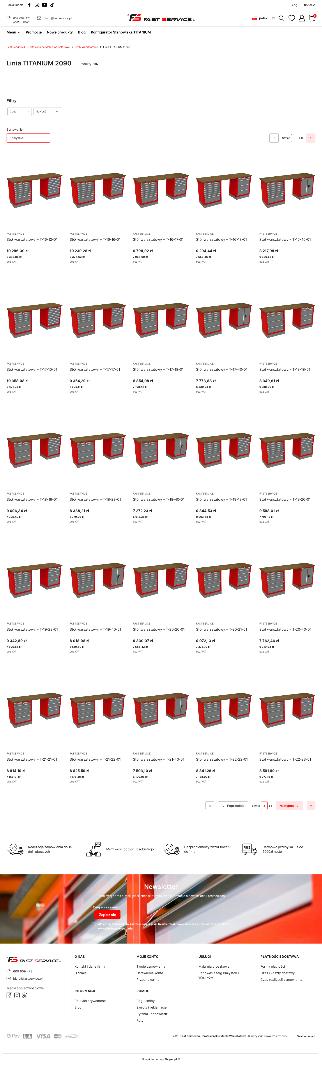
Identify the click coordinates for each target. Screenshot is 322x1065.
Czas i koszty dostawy (277, 973)
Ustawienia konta (149, 973)
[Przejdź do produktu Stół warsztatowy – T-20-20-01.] (161, 580)
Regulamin (118, 924)
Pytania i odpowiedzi (152, 1014)
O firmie (80, 973)
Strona (286, 138)
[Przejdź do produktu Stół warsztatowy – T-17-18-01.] (161, 320)
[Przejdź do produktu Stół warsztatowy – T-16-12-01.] (35, 190)
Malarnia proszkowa (213, 966)
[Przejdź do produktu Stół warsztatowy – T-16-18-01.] (224, 190)
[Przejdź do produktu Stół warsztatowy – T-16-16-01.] (98, 190)
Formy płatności (272, 966)
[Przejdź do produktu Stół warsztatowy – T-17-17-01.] (98, 320)
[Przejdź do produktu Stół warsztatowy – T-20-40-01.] (287, 580)
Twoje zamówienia (150, 966)
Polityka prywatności (90, 1001)
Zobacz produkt (29, 269)
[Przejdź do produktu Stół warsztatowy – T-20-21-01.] (224, 580)
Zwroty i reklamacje (151, 1007)
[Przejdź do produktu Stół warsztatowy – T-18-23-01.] (98, 450)
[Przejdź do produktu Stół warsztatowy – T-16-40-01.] (287, 190)
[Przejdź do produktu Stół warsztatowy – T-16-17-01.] (161, 190)
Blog (77, 1007)
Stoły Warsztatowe (86, 47)
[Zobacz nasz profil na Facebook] (29, 5)
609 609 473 (21, 18)
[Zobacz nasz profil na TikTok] (52, 5)
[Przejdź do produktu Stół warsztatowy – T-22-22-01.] (224, 710)
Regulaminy (145, 1001)
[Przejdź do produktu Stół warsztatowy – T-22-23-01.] (287, 710)
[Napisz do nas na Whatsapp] (24, 995)
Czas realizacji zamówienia (281, 979)
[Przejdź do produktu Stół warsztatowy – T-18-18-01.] (287, 320)
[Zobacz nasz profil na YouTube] (44, 5)
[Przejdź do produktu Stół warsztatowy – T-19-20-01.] (287, 450)
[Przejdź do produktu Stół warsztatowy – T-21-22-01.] (98, 710)
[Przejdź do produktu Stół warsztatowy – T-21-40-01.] (161, 710)
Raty (139, 1020)
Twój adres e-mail (106, 907)
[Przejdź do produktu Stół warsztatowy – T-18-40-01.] (161, 450)
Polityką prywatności (119, 928)
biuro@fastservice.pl (58, 18)
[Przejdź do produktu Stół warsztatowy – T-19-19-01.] (224, 450)
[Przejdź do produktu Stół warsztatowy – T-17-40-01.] (224, 320)
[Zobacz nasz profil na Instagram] (37, 5)
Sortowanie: (15, 129)
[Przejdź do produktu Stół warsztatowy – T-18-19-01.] (35, 450)
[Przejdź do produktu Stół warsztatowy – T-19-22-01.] (35, 580)
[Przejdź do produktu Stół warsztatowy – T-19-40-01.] (98, 580)
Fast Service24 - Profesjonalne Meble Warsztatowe (38, 47)
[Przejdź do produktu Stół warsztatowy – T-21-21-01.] (35, 710)
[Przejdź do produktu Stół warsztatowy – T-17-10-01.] (35, 320)
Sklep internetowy (159, 1059)
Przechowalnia (147, 979)
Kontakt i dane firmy (89, 966)
